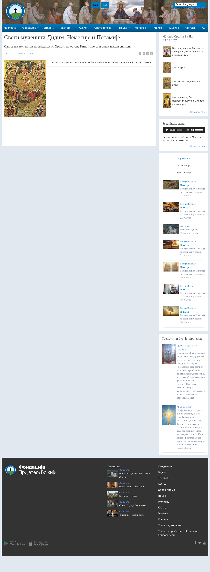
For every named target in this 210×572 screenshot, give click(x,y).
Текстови (164, 478)
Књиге (162, 507)
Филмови (185, 226)
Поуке (162, 495)
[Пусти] (167, 129)
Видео (162, 472)
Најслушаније (184, 172)
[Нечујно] (192, 129)
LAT (105, 5)
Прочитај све (197, 112)
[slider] (199, 129)
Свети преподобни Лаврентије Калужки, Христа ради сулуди (188, 100)
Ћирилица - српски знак (131, 515)
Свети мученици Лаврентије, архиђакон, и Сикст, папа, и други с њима (188, 51)
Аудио (162, 484)
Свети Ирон (178, 67)
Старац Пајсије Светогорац (132, 505)
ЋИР (95, 5)
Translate (199, 7)
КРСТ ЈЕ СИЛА (184, 407)
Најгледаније (184, 158)
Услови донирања (169, 525)
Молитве (163, 501)
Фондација (165, 466)
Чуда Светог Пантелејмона (132, 486)
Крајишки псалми (128, 496)
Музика (163, 513)
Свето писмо (166, 489)
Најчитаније (184, 165)
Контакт (163, 519)
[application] (184, 130)
